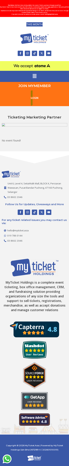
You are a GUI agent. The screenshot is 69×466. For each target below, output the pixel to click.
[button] (34, 76)
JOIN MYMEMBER (34, 86)
